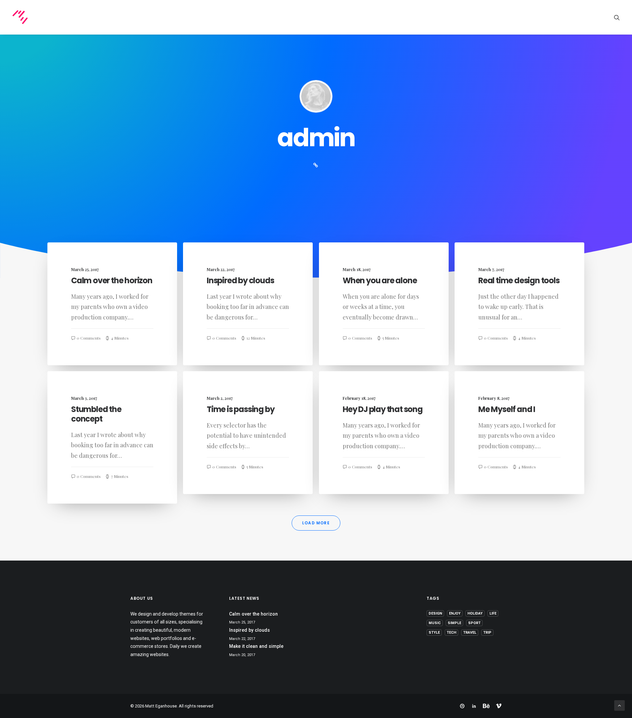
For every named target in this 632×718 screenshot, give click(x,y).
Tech (451, 632)
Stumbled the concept (96, 414)
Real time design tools (519, 280)
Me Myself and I (506, 409)
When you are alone (380, 280)
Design (435, 613)
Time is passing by (240, 409)
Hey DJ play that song (383, 409)
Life (492, 613)
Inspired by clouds (240, 280)
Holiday (475, 613)
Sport (474, 623)
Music (435, 623)
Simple (454, 623)
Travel (469, 632)
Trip (487, 632)
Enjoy (455, 613)
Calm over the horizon (111, 280)
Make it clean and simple (256, 646)
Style (434, 632)
